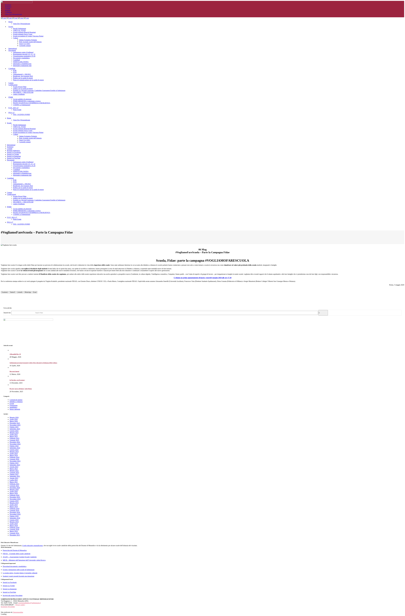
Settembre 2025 (15, 429)
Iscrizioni (8, 5)
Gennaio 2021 (14, 486)
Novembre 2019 (15, 499)
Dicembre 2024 (15, 442)
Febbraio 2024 (14, 457)
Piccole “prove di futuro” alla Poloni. (21, 388)
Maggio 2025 (14, 433)
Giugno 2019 (14, 501)
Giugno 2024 (14, 450)
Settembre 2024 (15, 448)
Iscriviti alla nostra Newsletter (12, 595)
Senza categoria (15, 409)
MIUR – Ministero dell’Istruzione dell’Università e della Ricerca (24, 560)
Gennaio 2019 (14, 510)
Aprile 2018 (14, 524)
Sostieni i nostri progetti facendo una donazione (18, 576)
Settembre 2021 (15, 476)
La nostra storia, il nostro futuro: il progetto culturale (20, 573)
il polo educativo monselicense (32, 545)
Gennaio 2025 (14, 440)
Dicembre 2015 (15, 535)
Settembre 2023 (15, 465)
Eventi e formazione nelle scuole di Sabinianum (18, 570)
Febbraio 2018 (14, 527)
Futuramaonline (18, 612)
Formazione (14, 405)
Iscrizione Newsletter (8, 607)
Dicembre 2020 (15, 488)
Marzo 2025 (14, 436)
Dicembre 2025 (15, 423)
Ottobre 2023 (14, 463)
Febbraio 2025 (14, 438)
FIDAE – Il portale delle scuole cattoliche (16, 554)
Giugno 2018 (14, 520)
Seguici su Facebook (10, 582)
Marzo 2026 (14, 421)
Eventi (12, 403)
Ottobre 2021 (14, 474)
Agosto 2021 (14, 478)
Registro (8, 10)
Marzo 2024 (14, 455)
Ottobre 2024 (14, 446)
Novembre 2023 (15, 461)
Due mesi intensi (14, 371)
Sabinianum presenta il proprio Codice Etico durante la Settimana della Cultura (33, 363)
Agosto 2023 (14, 467)
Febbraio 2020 (14, 495)
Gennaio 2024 (14, 459)
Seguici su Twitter (9, 586)
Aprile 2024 (14, 453)
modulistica (13, 407)
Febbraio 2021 (14, 484)
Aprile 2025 (14, 434)
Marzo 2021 (14, 482)
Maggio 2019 (14, 503)
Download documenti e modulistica (14, 566)
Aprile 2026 (14, 419)
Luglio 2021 (14, 480)
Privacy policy (20, 605)
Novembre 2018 (15, 514)
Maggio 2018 (14, 522)
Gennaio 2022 (14, 472)
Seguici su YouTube (9, 592)
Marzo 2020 (14, 493)
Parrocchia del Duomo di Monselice (15, 550)
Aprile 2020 (14, 491)
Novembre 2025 (15, 425)
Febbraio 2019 (14, 508)
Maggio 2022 (14, 470)
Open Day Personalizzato (13, 14)
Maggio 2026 (14, 417)
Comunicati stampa (16, 400)
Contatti (7, 9)
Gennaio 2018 (14, 529)
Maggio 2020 (14, 489)
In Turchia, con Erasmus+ (17, 380)
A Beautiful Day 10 (15, 354)
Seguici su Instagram (10, 589)
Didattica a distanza (16, 402)
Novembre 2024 (15, 444)
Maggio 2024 (14, 452)
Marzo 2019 (14, 507)
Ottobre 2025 (14, 427)
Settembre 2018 (15, 518)
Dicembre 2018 (15, 512)
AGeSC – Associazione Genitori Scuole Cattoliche (20, 557)
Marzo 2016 (14, 531)
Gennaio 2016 (14, 533)
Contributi (8, 12)
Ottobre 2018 (14, 516)
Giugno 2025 (14, 431)
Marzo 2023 (14, 469)
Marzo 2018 (14, 526)
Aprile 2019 (14, 505)
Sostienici (8, 7)
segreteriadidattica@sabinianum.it (29, 603)
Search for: (7, 313)
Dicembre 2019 (15, 497)
